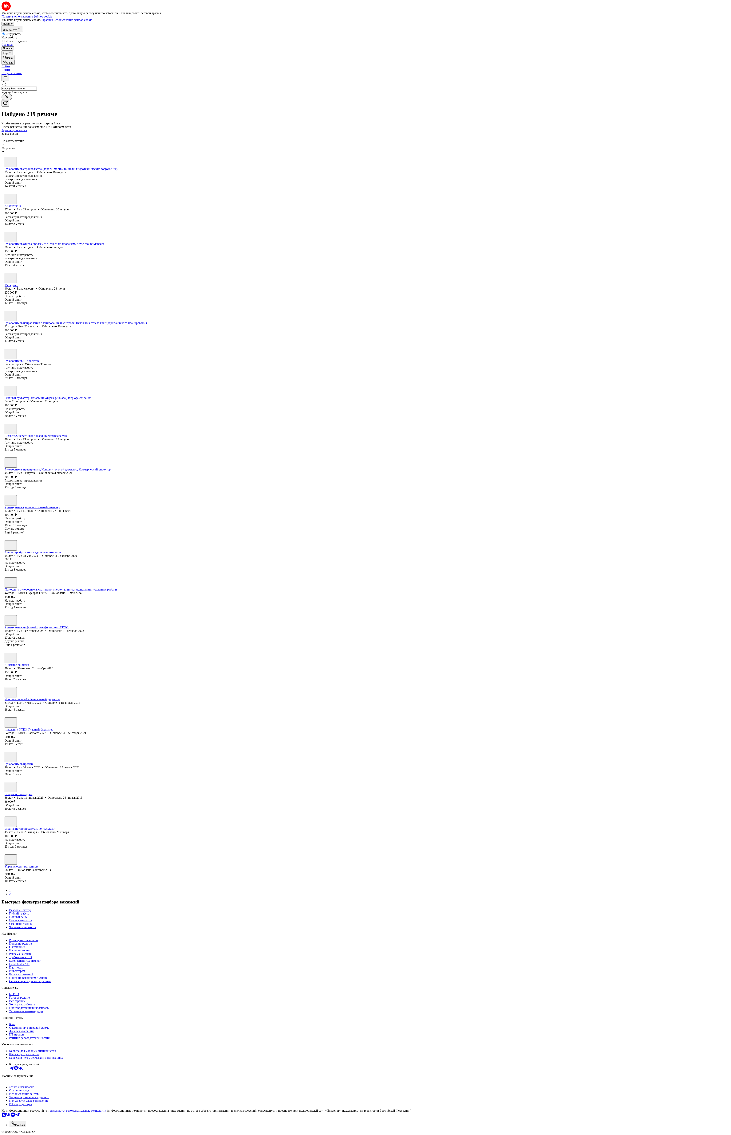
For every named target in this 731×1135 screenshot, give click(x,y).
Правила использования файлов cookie (67, 19)
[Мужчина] (11, 162)
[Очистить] (7, 97)
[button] (6, 66)
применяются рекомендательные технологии (77, 1110)
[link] (8, 57)
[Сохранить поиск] (5, 103)
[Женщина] (11, 278)
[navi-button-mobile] (5, 78)
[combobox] (19, 89)
